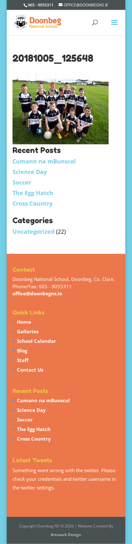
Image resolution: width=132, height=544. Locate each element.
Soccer (21, 182)
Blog (22, 350)
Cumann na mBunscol (44, 161)
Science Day (29, 172)
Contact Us (30, 369)
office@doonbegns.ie (37, 293)
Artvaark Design (66, 534)
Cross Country (32, 203)
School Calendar (36, 341)
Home (24, 322)
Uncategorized (33, 231)
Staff (23, 360)
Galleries (27, 331)
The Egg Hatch (32, 193)
